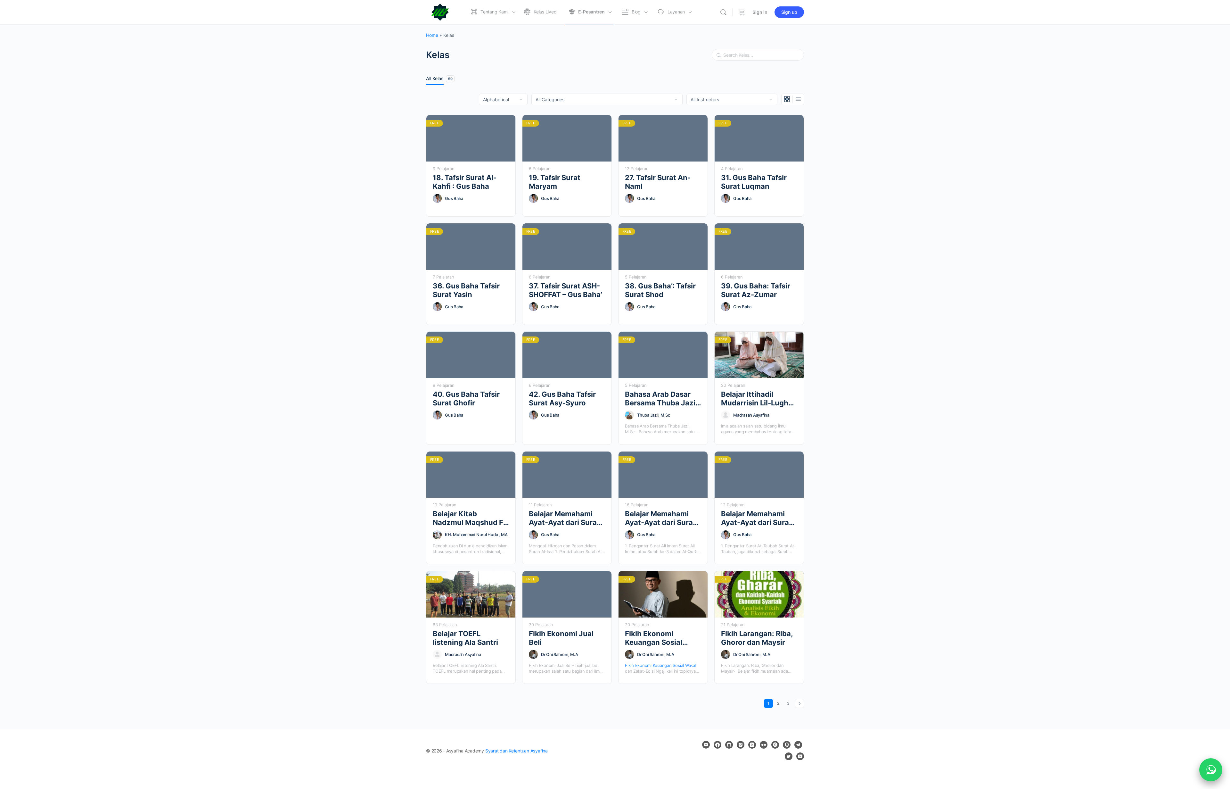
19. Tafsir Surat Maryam (554, 181)
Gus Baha (454, 198)
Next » (799, 703)
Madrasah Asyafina (751, 415)
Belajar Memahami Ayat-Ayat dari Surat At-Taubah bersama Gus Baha (756, 518)
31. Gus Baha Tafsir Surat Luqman (754, 181)
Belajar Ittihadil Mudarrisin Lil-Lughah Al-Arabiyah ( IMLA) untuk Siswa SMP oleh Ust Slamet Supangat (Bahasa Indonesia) (759, 399)
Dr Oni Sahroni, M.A (559, 654)
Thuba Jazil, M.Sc (653, 415)
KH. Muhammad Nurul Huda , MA (476, 534)
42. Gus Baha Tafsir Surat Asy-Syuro (562, 398)
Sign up (789, 12)
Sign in (759, 12)
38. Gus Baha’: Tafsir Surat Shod (660, 290)
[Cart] (742, 12)
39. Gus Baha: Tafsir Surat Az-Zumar (755, 290)
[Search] (723, 12)
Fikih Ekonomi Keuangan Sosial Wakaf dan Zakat (654, 638)
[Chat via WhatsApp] (1210, 769)
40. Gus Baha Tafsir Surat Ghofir (466, 398)
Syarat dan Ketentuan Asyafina (516, 750)
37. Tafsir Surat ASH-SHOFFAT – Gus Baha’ (565, 290)
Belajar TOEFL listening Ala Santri (465, 637)
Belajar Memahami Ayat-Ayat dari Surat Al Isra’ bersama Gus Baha (564, 518)
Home (432, 35)
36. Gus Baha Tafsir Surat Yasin (466, 290)
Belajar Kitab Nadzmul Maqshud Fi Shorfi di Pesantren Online (469, 518)
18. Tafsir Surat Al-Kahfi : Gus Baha (464, 181)
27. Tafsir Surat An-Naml (658, 181)
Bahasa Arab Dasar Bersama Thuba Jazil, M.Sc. (662, 399)
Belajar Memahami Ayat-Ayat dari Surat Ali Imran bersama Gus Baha (660, 518)
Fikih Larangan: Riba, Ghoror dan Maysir (757, 637)
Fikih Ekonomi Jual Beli (561, 637)
